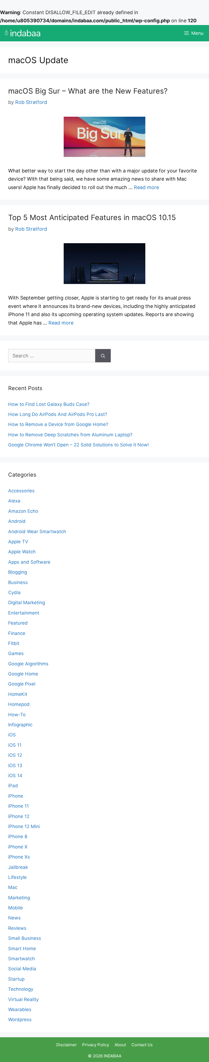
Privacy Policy (95, 1044)
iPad (13, 785)
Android (17, 521)
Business (18, 582)
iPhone (15, 796)
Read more (146, 187)
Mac (12, 887)
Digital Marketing (26, 602)
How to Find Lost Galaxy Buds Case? (49, 404)
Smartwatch (21, 958)
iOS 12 (15, 755)
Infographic (20, 724)
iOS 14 (15, 775)
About (120, 1044)
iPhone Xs (19, 857)
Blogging (17, 572)
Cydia (14, 592)
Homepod (19, 704)
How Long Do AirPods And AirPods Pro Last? (58, 414)
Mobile (15, 907)
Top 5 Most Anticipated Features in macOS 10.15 (92, 217)
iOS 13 (15, 765)
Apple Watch (22, 551)
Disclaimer (66, 1044)
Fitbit (13, 643)
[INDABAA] (22, 33)
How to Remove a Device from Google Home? (58, 424)
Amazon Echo (23, 511)
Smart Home (22, 948)
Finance (16, 633)
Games (16, 653)
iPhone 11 (18, 806)
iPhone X (17, 847)
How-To (17, 714)
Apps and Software (29, 562)
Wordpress (20, 1019)
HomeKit (17, 694)
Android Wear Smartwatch (37, 531)
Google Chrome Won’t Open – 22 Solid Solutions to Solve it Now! (79, 444)
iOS (12, 734)
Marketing (19, 897)
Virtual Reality (23, 999)
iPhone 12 (18, 816)
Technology (20, 989)
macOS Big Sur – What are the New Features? (88, 91)
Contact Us (142, 1044)
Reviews (17, 928)
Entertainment (23, 613)
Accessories (21, 490)
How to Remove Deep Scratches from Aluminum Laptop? (70, 434)
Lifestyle (17, 877)
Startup (16, 979)
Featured (18, 623)
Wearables (19, 1009)
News (14, 918)
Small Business (24, 938)
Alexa (14, 501)
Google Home (23, 674)
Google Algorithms (28, 663)
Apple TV (18, 541)
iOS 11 (14, 745)
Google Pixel (21, 684)
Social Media (22, 968)
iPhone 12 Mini (24, 826)
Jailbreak (18, 867)
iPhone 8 (17, 836)
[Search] (103, 355)
